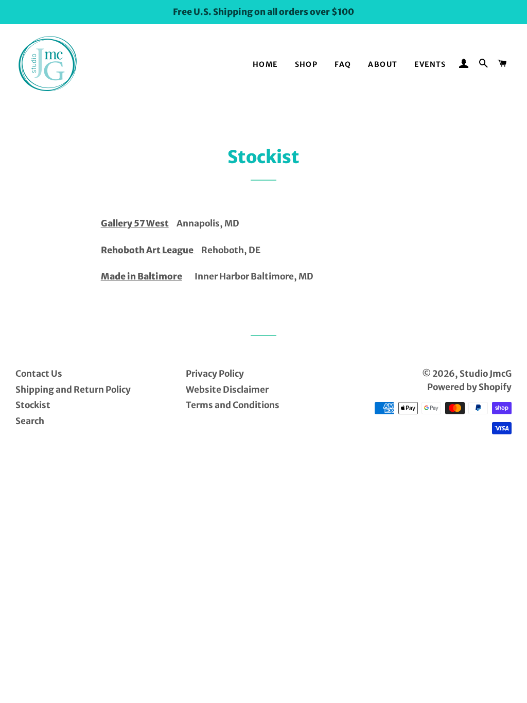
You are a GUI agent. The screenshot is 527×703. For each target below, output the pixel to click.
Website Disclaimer (227, 389)
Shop (306, 64)
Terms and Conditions (232, 405)
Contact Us (38, 373)
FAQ (343, 64)
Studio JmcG (486, 373)
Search (29, 421)
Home (265, 64)
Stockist (32, 405)
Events (430, 64)
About (382, 64)
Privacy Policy (215, 373)
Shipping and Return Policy (73, 389)
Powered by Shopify (469, 387)
